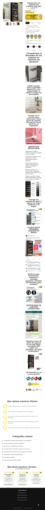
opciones (27, 21)
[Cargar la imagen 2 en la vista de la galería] (10, 23)
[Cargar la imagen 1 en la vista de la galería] (7, 23)
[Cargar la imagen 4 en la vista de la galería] (18, 23)
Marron (33, 22)
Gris (27, 22)
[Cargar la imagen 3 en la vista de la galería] (14, 23)
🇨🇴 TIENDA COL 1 (19, 508)
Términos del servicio (22, 499)
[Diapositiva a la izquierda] (4, 24)
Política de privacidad (27, 508)
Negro (39, 22)
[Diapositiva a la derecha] (21, 24)
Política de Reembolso (22, 497)
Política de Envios (22, 492)
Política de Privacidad (22, 495)
